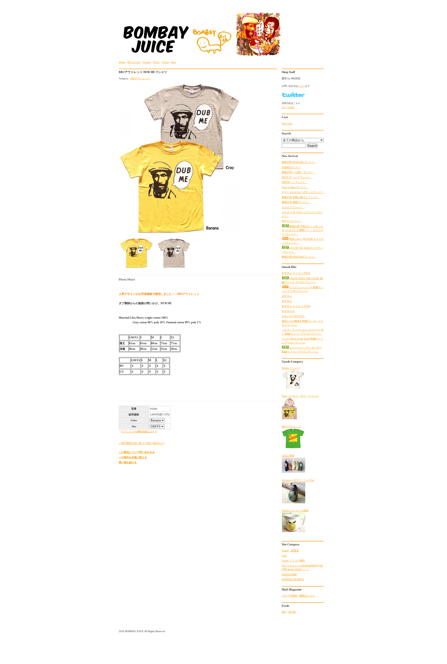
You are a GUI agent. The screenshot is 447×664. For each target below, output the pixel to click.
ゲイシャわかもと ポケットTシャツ (303, 192)
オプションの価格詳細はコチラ (139, 431)
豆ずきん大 (288, 311)
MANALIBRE (289, 574)
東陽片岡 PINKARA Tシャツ (299, 162)
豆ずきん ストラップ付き (296, 273)
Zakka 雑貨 (288, 455)
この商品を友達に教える (133, 457)
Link (284, 555)
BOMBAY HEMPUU (293, 579)
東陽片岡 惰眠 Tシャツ (296, 202)
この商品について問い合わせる (137, 452)
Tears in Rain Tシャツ (295, 187)
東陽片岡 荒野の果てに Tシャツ (301, 197)
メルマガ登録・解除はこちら (298, 595)
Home (122, 62)
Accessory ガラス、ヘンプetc (298, 480)
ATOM (292, 612)
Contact (147, 62)
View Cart (287, 123)
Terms (165, 62)
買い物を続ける (128, 462)
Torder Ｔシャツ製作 (293, 560)
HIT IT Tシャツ (292, 221)
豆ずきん (287, 296)
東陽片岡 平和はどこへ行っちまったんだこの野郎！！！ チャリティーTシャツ (302, 230)
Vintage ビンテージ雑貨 (295, 510)
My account (134, 62)
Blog (173, 62)
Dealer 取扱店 (290, 550)
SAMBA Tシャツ (291, 167)
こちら (301, 86)
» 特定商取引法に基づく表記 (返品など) (141, 443)
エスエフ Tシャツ (293, 207)
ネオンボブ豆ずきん (293, 316)
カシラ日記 (288, 107)
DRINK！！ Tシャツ (295, 182)
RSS (284, 612)
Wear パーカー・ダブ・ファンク (300, 395)
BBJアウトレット (140, 78)
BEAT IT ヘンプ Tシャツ (297, 177)
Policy (156, 62)
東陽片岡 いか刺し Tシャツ (298, 172)
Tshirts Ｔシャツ (291, 368)
